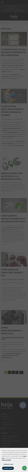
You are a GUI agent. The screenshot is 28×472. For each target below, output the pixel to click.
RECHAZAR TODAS (8, 464)
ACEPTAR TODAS (8, 468)
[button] (24, 468)
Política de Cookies (6, 460)
